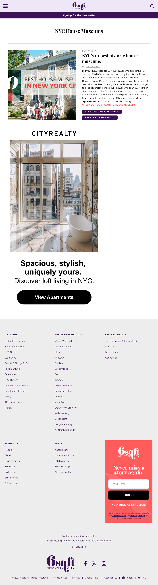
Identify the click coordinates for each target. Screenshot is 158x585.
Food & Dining (12, 368)
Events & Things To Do (99, 117)
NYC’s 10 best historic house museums (110, 58)
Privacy (76, 577)
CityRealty (90, 536)
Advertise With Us (64, 455)
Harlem (59, 352)
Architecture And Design (101, 112)
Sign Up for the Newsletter (79, 15)
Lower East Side (63, 385)
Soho (57, 374)
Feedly (129, 577)
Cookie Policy (92, 577)
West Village (61, 368)
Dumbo (59, 396)
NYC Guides (11, 352)
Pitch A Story (62, 461)
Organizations (12, 461)
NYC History (11, 380)
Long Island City (63, 424)
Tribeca (59, 380)
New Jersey (111, 352)
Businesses (11, 466)
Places (8, 455)
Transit (8, 407)
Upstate (109, 346)
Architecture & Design (17, 385)
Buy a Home (11, 477)
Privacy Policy (137, 515)
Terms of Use (119, 515)
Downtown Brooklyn (66, 407)
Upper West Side (64, 341)
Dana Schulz (93, 66)
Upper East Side (63, 346)
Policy (8, 396)
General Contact (63, 472)
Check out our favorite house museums (109, 104)
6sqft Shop (10, 357)
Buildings (10, 472)
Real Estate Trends (15, 391)
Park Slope (61, 402)
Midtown (59, 357)
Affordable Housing (15, 402)
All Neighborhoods (65, 430)
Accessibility (110, 577)
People (8, 450)
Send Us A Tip (62, 466)
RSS (144, 577)
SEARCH (152, 6)
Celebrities (10, 374)
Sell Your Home (13, 483)
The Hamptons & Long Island (121, 341)
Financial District (64, 391)
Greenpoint (61, 418)
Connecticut (111, 357)
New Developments (16, 346)
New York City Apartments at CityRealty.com (86, 540)
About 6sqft (61, 450)
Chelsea (59, 363)
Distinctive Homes (15, 341)
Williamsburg (62, 413)
